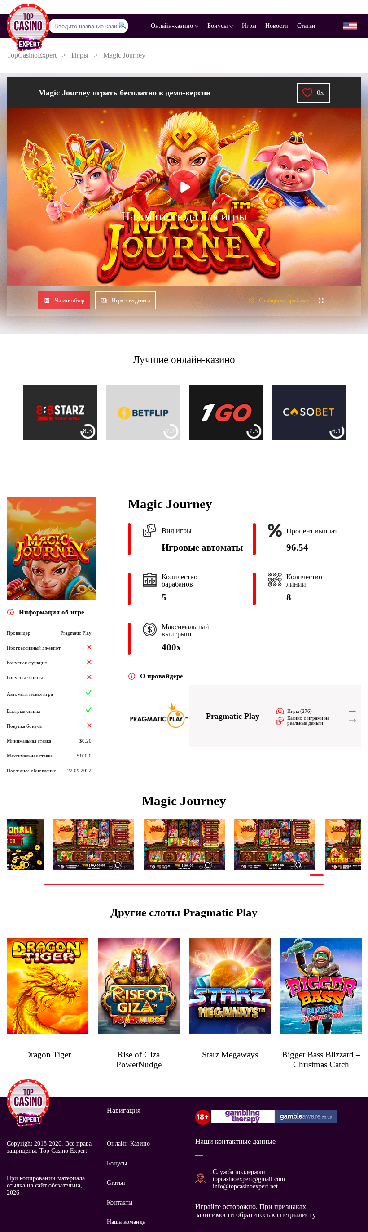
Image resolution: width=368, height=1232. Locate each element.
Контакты (119, 1202)
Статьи (306, 25)
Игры (249, 25)
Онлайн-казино (173, 25)
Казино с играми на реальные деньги (308, 721)
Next (330, 844)
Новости (276, 25)
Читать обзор (69, 300)
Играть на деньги (131, 300)
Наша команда (126, 1222)
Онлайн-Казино (128, 1143)
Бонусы (218, 25)
